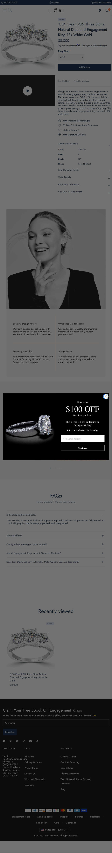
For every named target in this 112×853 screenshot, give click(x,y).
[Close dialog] (105, 396)
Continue (82, 447)
